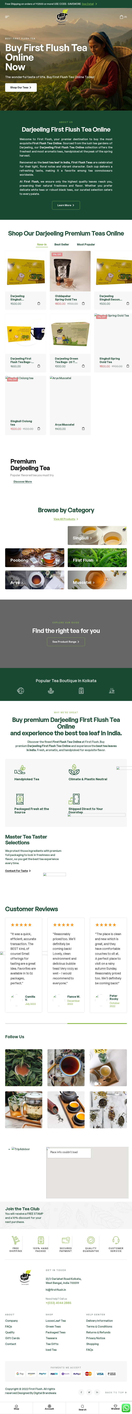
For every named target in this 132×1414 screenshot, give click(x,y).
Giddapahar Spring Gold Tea (66, 297)
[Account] (49, 1406)
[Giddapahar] (81, 690)
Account (49, 1409)
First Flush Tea (62, 741)
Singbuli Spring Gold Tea (110, 360)
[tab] (42, 244)
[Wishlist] (115, 1406)
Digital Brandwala (45, 1393)
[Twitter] (89, 1392)
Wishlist (115, 1409)
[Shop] (16, 1406)
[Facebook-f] (81, 1392)
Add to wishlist (39, 258)
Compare (39, 266)
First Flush (44, 139)
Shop (16, 1409)
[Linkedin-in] (97, 1392)
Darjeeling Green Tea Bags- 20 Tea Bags (66, 362)
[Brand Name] (20, 690)
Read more (39, 428)
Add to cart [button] (39, 303)
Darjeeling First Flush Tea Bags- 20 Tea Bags (20, 362)
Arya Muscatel (64, 424)
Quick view (39, 275)
